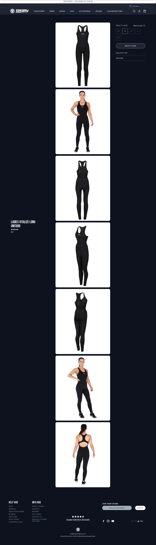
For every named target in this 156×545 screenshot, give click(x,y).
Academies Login (16, 522)
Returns (12, 514)
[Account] (139, 11)
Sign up (140, 508)
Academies (82, 536)
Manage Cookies (90, 536)
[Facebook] (103, 521)
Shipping (12, 509)
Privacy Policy (64, 536)
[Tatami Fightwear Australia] (19, 11)
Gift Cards (36, 514)
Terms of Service (73, 536)
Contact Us (37, 517)
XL (118, 37)
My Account (14, 519)
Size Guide (13, 517)
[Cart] (144, 11)
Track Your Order (16, 511)
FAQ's (11, 506)
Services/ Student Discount (39, 520)
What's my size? (138, 25)
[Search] (134, 11)
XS (119, 31)
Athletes (36, 509)
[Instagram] (108, 521)
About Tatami (38, 506)
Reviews (35, 511)
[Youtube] (113, 521)
